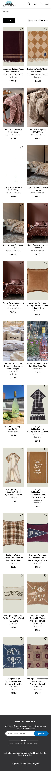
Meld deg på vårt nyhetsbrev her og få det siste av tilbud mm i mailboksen (25, 727)
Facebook (19, 721)
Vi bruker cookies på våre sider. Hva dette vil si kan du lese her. (25, 754)
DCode (23, 763)
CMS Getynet (33, 763)
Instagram (30, 721)
